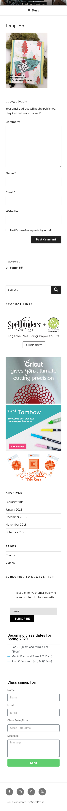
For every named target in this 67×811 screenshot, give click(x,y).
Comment (13, 122)
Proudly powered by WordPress (25, 802)
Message (13, 736)
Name (11, 173)
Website (12, 211)
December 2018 (16, 517)
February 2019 (15, 502)
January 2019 (14, 509)
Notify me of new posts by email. (30, 230)
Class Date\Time (17, 720)
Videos (10, 563)
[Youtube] (42, 791)
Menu (35, 10)
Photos (10, 555)
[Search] (56, 290)
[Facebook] (9, 791)
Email (10, 192)
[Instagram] (20, 791)
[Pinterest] (31, 791)
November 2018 (16, 524)
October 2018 (15, 532)
